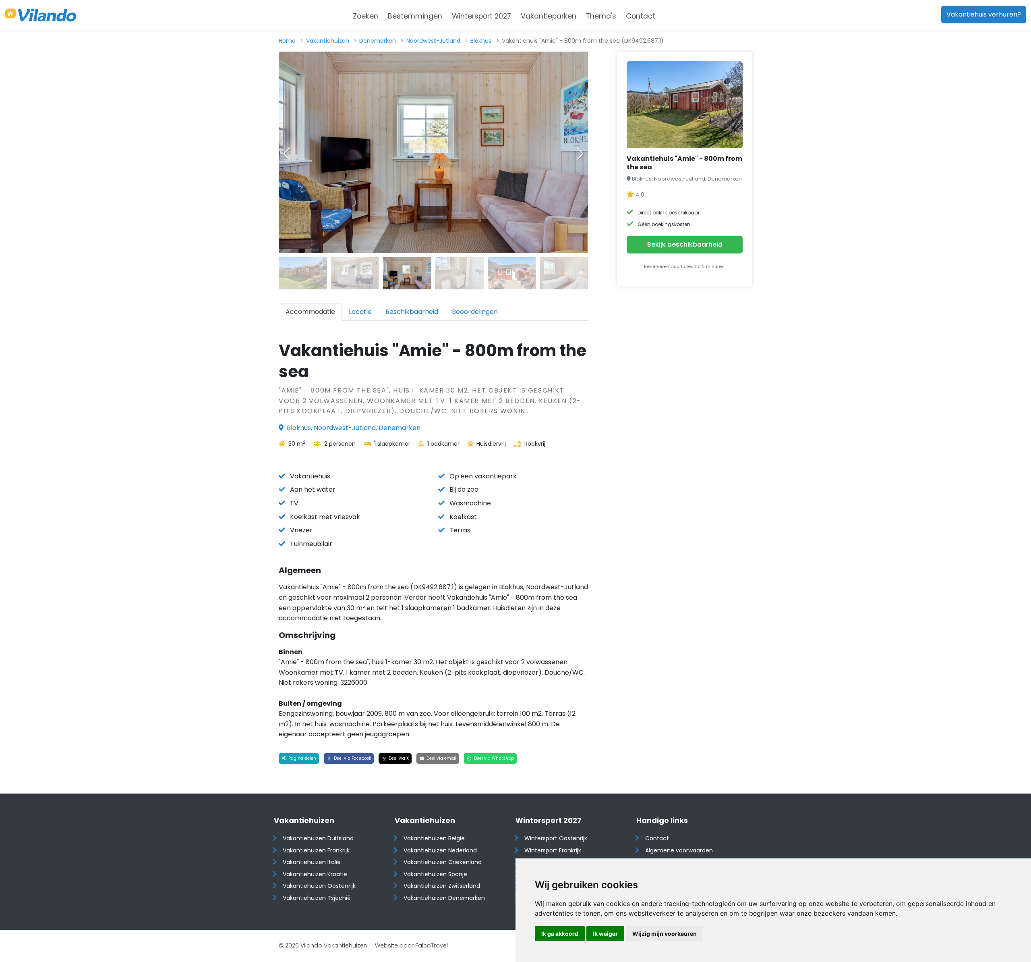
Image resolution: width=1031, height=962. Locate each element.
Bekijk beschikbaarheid (685, 244)
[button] (580, 153)
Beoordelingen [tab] (475, 311)
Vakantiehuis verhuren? (983, 14)
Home (287, 41)
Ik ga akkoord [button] (559, 933)
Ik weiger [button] (605, 933)
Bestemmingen (415, 16)
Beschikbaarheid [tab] (411, 311)
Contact (640, 16)
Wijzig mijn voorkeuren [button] (664, 933)
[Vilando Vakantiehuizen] (41, 15)
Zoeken (365, 16)
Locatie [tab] (360, 311)
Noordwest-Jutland (433, 41)
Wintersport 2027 (481, 16)
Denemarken (377, 41)
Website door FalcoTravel (411, 945)
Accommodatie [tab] (310, 311)
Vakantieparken (548, 16)
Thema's (601, 16)
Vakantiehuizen (327, 41)
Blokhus (480, 41)
